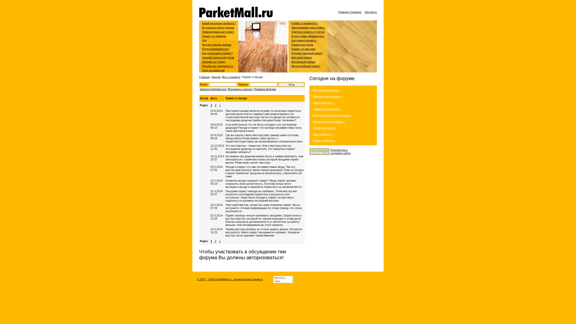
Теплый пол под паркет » (329, 121)
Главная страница (349, 12)
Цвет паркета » (322, 134)
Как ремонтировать (303, 40)
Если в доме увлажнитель (307, 36)
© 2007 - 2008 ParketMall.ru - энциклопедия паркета (230, 279)
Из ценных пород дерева (218, 27)
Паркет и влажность (304, 23)
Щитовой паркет (301, 57)
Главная (204, 77)
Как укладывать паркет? (217, 53)
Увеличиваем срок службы (308, 27)
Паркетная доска (302, 44)
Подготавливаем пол (215, 49)
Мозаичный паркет (303, 61)
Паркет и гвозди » (324, 140)
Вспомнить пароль (240, 89)
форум (216, 77)
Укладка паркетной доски (218, 57)
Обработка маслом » (326, 90)
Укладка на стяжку (213, 61)
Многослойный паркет (305, 66)
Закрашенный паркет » (327, 96)
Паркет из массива (303, 49)
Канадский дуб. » (323, 102)
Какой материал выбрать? (219, 23)
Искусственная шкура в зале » (332, 115)
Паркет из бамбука (214, 36)
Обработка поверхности (217, 66)
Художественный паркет (307, 53)
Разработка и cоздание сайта (340, 151)
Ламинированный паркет (218, 32)
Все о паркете (231, 77)
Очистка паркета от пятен (308, 32)
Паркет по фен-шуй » (326, 109)
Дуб (204, 40)
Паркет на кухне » (324, 128)
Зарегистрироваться (213, 89)
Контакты (371, 12)
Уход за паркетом (213, 70)
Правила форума (265, 89)
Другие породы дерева (216, 44)
